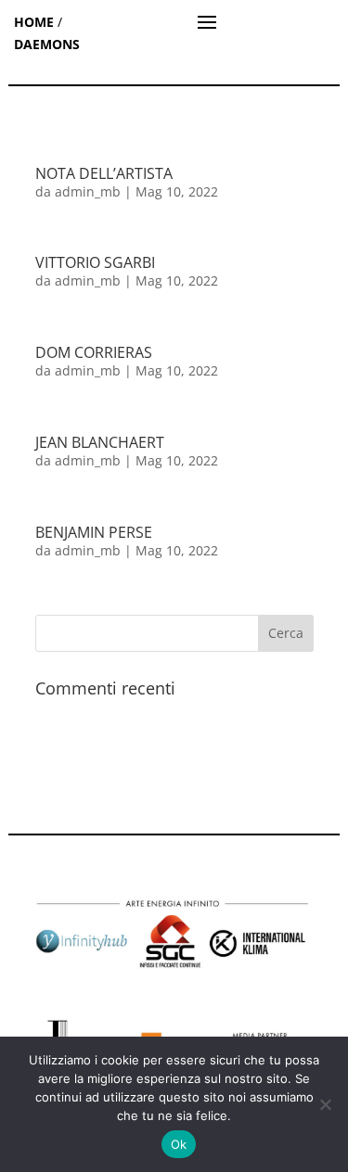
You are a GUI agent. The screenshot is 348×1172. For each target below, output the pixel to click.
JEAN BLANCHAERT (99, 442)
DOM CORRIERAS (93, 352)
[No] (325, 1104)
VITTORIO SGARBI (95, 262)
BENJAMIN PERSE (93, 532)
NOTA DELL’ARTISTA (104, 173)
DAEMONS (47, 44)
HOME (34, 22)
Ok (179, 1144)
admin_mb (88, 191)
